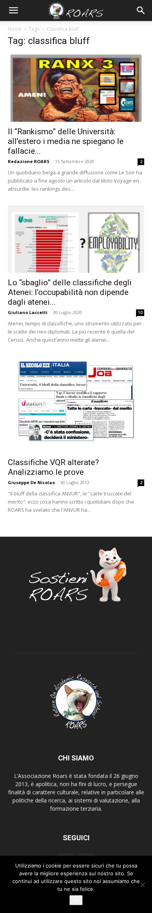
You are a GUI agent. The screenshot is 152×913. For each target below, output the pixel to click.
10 (140, 312)
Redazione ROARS (28, 161)
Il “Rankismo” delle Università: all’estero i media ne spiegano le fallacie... (66, 141)
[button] (13, 10)
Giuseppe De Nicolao (31, 482)
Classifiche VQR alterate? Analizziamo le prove (53, 467)
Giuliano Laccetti (28, 312)
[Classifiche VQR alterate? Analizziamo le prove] (76, 404)
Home (14, 29)
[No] (142, 884)
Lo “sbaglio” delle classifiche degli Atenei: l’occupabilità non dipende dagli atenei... (70, 292)
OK (76, 900)
